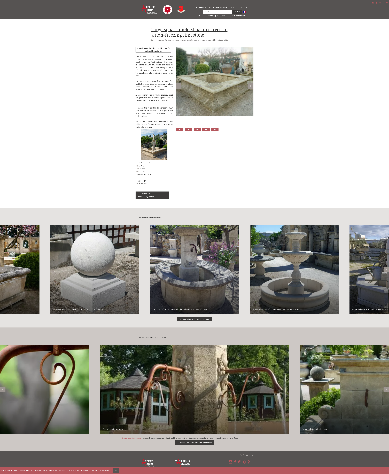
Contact (243, 7)
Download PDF (145, 162)
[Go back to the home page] (149, 9)
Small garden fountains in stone (201, 438)
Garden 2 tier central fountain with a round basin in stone (276, 309)
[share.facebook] (179, 129)
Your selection (239, 15)
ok (116, 470)
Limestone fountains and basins (168, 40)
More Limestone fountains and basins (196, 442)
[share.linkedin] (206, 129)
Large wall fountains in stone (314, 429)
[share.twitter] (188, 129)
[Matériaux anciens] (191, 463)
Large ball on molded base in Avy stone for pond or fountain (78, 309)
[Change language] (245, 12)
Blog (233, 7)
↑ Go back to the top (245, 455)
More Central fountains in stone (196, 319)
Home (153, 40)
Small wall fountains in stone (176, 438)
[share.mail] (215, 129)
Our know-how (219, 7)
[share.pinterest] (197, 129)
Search (237, 11)
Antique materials (213, 15)
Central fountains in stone (190, 40)
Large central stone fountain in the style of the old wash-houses (180, 309)
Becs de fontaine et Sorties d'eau (226, 438)
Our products (201, 7)
